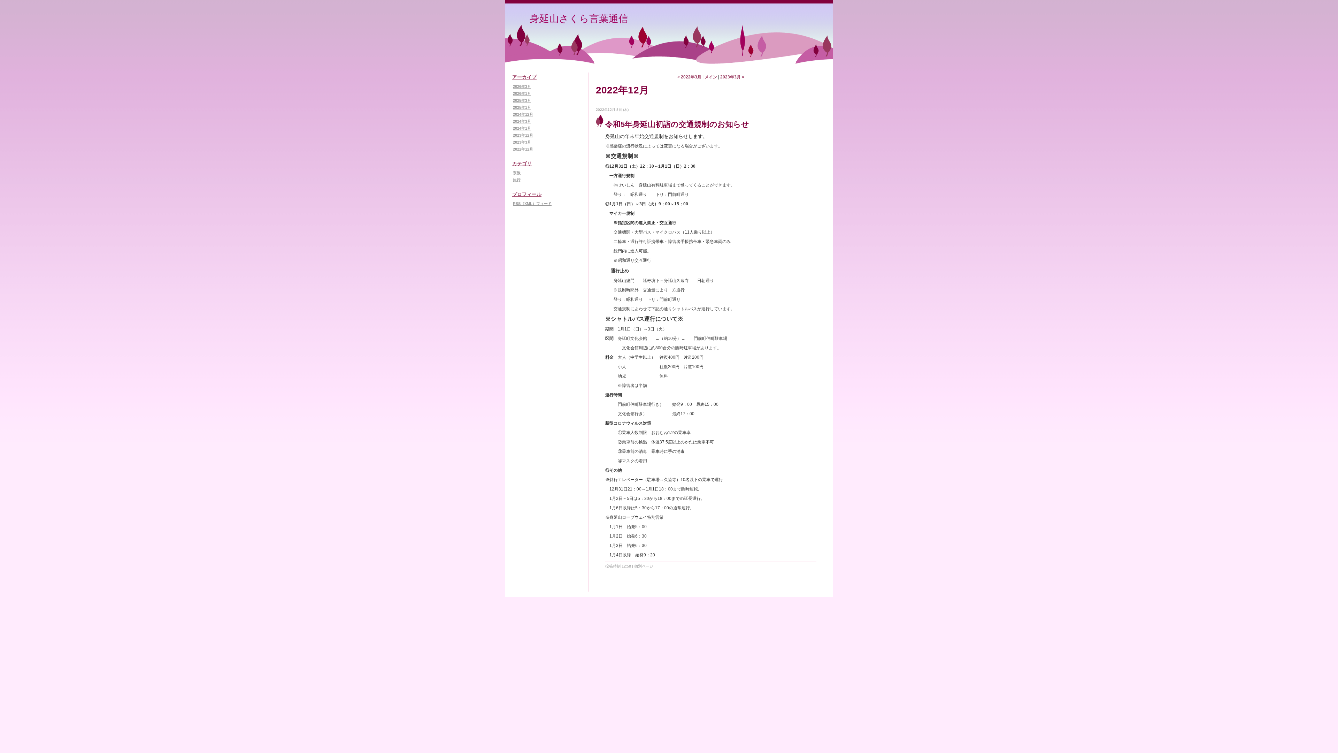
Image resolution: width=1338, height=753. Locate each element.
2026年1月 (522, 93)
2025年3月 (522, 100)
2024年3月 (522, 121)
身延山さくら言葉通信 (579, 18)
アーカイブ (524, 77)
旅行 (517, 180)
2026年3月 (522, 86)
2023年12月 (523, 135)
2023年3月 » (732, 77)
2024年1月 (522, 128)
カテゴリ (522, 163)
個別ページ (643, 566)
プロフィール (526, 194)
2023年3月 (522, 142)
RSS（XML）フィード (532, 203)
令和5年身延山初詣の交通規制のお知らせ (677, 124)
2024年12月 (523, 114)
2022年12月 (523, 149)
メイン (711, 77)
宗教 (517, 173)
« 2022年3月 (689, 77)
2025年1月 (522, 107)
